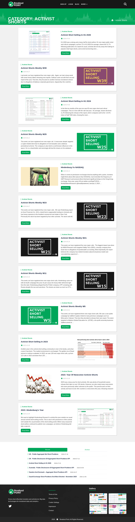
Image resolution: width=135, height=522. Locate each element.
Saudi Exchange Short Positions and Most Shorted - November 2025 (53, 476)
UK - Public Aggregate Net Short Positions (43, 454)
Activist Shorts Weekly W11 (33, 273)
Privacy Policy (53, 498)
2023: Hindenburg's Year (32, 410)
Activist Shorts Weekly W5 (73, 306)
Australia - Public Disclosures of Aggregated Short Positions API (51, 467)
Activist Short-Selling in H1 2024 (76, 101)
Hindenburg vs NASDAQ (72, 167)
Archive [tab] (87, 449)
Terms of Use (53, 494)
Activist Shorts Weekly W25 (34, 134)
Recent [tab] (47, 449)
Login (70, 4)
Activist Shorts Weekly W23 (34, 203)
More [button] (83, 4)
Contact (51, 510)
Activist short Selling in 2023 (34, 342)
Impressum (52, 506)
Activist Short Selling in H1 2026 (76, 35)
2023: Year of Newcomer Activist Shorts (79, 375)
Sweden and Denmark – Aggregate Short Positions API (48, 472)
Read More (65, 53)
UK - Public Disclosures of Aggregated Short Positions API (49, 458)
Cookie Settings (54, 502)
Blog (77, 4)
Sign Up (63, 4)
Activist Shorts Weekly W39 (34, 68)
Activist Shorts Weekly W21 (74, 238)
